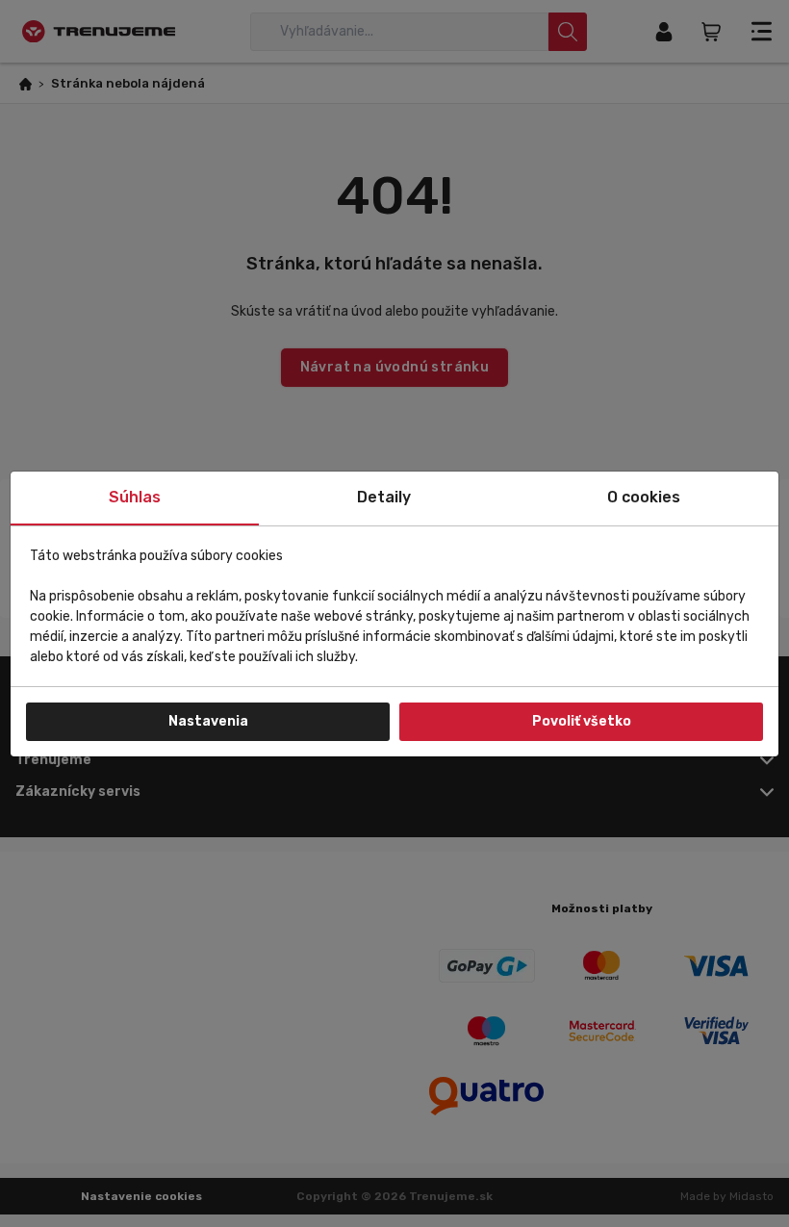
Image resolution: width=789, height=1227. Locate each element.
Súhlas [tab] (135, 497)
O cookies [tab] (643, 497)
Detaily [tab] (384, 497)
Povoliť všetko (581, 721)
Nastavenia (208, 721)
